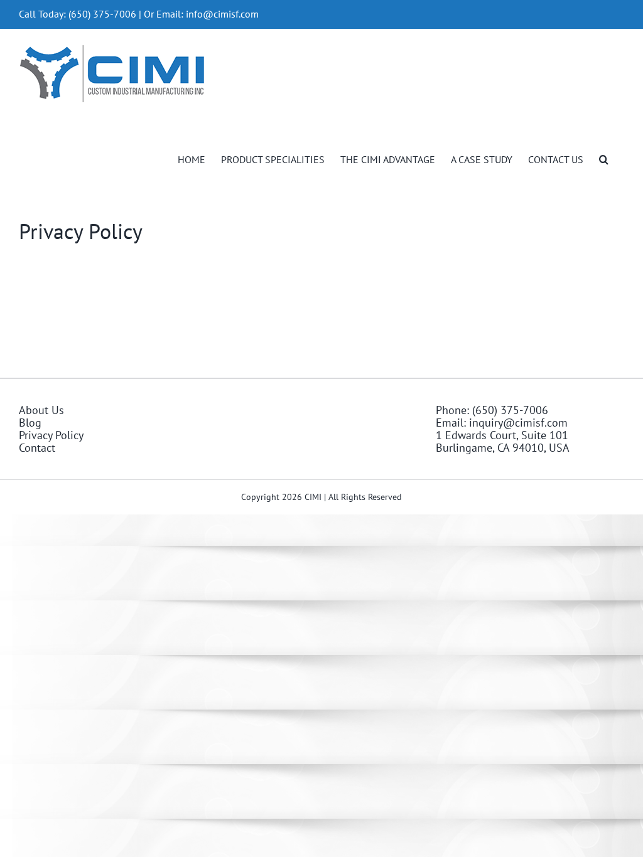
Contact (37, 448)
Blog (30, 423)
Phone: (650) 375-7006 (492, 410)
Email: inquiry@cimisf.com (502, 423)
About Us (41, 410)
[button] (603, 158)
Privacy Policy (51, 435)
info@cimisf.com (222, 14)
